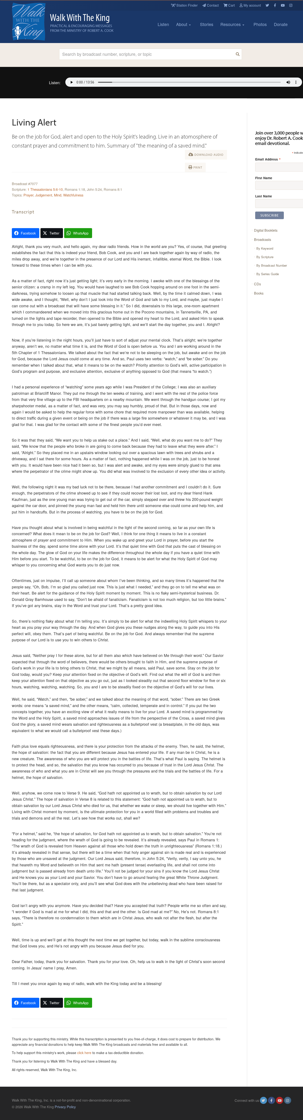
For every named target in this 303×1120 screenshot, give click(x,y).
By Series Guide (267, 274)
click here (84, 1052)
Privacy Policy (65, 1106)
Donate (281, 24)
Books (258, 293)
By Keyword (264, 248)
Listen (163, 24)
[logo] (33, 21)
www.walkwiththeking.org (272, 1106)
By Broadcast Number (271, 265)
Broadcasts (262, 239)
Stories (206, 24)
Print (197, 167)
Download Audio (208, 154)
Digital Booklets (265, 230)
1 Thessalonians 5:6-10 (45, 189)
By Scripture (264, 257)
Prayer (28, 194)
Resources (231, 24)
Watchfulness (73, 194)
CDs (257, 283)
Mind (57, 194)
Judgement (43, 194)
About (182, 24)
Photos (260, 24)
